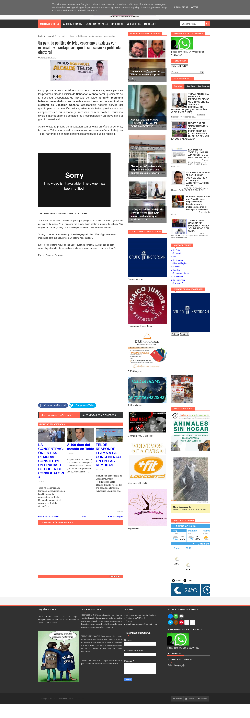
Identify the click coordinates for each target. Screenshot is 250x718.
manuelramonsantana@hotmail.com (140, 624)
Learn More (181, 7)
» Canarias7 (177, 283)
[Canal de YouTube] (181, 622)
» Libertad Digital (179, 263)
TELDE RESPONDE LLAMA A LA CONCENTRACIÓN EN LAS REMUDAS (108, 455)
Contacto (151, 23)
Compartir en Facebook (55, 405)
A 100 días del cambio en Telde (80, 447)
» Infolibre (175, 270)
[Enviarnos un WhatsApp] (175, 616)
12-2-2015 (99, 469)
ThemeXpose (78, 699)
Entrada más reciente (48, 516)
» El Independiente (180, 273)
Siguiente (184, 334)
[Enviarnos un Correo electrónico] (181, 616)
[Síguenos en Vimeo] (192, 622)
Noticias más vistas (98, 23)
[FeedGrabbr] (80, 576)
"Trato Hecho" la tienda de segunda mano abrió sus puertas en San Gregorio (146, 169)
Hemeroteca (134, 23)
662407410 (140, 617)
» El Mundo (176, 253)
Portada (178, 699)
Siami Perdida (179, 507)
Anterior (175, 334)
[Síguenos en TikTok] (186, 622)
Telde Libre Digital (66, 699)
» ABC (174, 256)
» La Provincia (178, 280)
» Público (175, 266)
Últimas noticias (51, 23)
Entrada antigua (115, 516)
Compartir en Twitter (85, 405)
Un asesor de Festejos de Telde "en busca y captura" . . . (147, 74)
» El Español (177, 260)
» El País (175, 250)
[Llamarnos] (170, 616)
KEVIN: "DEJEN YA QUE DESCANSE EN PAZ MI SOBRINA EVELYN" (144, 123)
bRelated (120, 512)
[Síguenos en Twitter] (170, 622)
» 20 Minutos (177, 276)
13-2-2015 (42, 482)
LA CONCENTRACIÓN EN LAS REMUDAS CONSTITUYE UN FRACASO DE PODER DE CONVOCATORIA (51, 461)
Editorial (118, 23)
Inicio (40, 36)
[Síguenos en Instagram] (175, 622)
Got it (194, 7)
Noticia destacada (73, 23)
